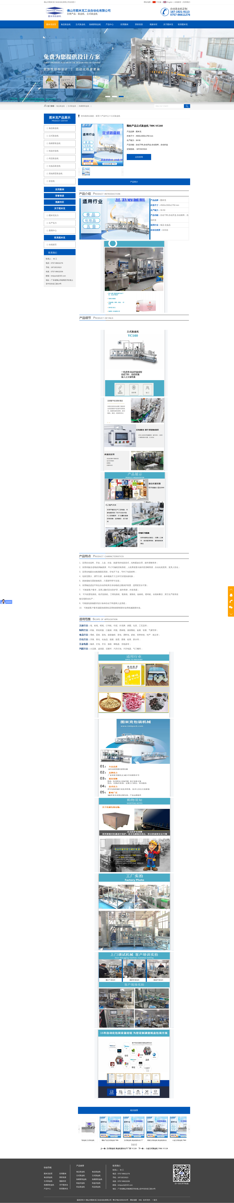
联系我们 (186, 2)
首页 (97, 116)
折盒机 (52, 181)
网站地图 (147, 2)
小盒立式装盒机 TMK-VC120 (157, 1148)
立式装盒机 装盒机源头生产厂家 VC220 (121, 1148)
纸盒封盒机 (54, 151)
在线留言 (178, 2)
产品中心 (110, 24)
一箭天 (154, 1200)
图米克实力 (54, 215)
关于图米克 (168, 24)
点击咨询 (139, 157)
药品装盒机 (54, 158)
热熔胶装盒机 (95, 24)
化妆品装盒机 (55, 166)
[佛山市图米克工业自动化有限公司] (54, 17)
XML (140, 1200)
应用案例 (124, 24)
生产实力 (53, 223)
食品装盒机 (66, 24)
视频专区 (153, 24)
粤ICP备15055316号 (121, 1200)
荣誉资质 (139, 24)
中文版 (158, 2)
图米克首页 (51, 24)
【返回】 (134, 1145)
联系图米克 (183, 24)
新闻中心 (53, 230)
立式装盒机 (80, 24)
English (170, 2)
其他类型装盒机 (56, 173)
